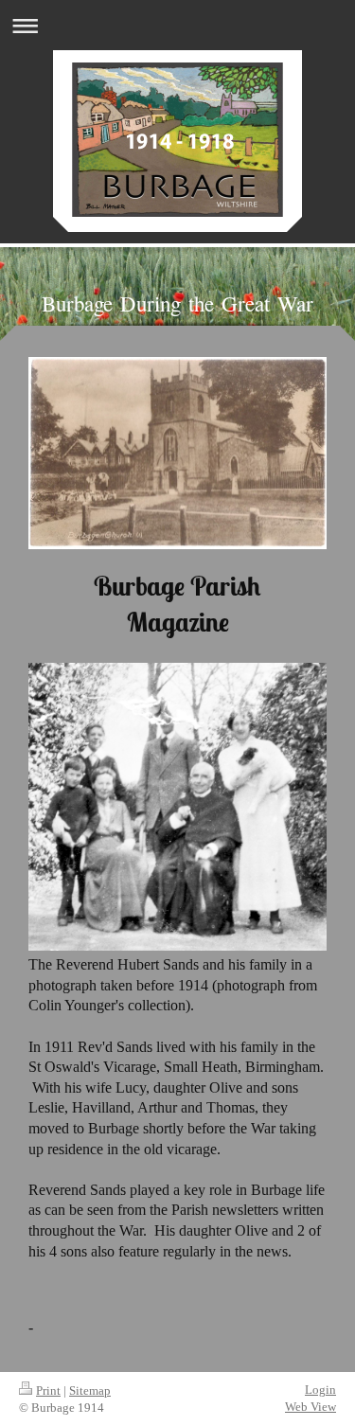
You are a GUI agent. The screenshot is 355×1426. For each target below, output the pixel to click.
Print (48, 1390)
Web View (310, 1406)
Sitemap (90, 1390)
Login (320, 1389)
